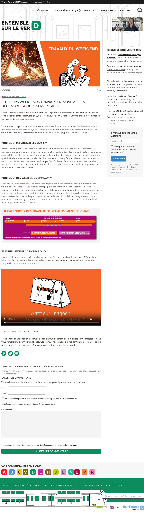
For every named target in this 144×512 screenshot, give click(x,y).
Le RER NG (124, 10)
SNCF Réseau (56, 161)
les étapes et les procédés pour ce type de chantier (53, 260)
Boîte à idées (106, 10)
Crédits (48, 485)
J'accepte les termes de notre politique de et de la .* (41, 445)
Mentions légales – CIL (27, 485)
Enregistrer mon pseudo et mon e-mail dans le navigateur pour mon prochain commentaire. (41, 398)
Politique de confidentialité (123, 167)
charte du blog (70, 445)
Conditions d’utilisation (119, 169)
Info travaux (42, 10)
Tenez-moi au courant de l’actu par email (123, 496)
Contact (5, 485)
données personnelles (48, 445)
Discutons (89, 10)
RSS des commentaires (90, 485)
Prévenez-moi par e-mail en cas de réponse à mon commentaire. (29, 404)
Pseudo (5, 388)
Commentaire (7, 409)
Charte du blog (114, 485)
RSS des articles (64, 485)
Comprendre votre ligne (66, 10)
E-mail (4, 393)
